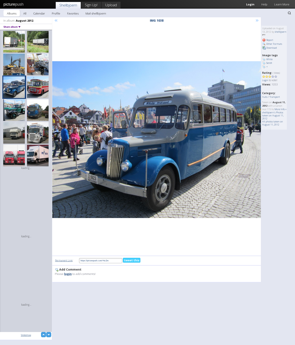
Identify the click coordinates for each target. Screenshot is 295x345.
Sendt (269, 62)
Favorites (73, 13)
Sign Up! (91, 4)
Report (269, 40)
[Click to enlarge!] (156, 139)
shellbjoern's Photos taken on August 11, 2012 (273, 115)
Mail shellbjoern (96, 13)
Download (271, 47)
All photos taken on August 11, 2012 (272, 123)
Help (264, 4)
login (68, 274)
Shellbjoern (68, 5)
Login (250, 4)
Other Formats (274, 43)
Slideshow (26, 335)
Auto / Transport (271, 96)
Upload (111, 4)
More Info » (280, 109)
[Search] (289, 13)
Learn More (281, 4)
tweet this (131, 260)
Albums (11, 13)
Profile (56, 13)
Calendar (39, 13)
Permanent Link (64, 260)
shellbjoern (280, 31)
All (24, 13)
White (269, 59)
